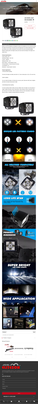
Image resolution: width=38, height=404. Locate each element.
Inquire (29, 25)
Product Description (6, 44)
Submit (19, 393)
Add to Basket (29, 28)
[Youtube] (2, 374)
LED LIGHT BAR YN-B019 (28, 354)
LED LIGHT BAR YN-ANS (9, 354)
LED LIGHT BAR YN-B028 (18, 354)
